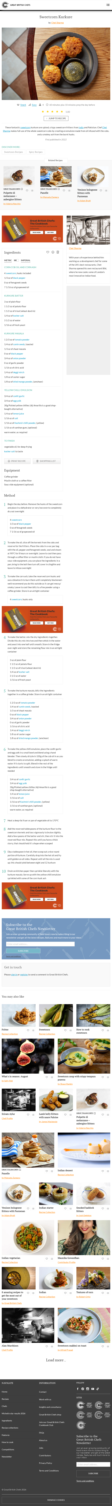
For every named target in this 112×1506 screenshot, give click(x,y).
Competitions (8, 1449)
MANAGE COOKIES (56, 1500)
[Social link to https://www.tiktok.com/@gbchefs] (97, 1389)
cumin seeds (19, 344)
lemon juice (18, 413)
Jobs (41, 1448)
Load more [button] (55, 1360)
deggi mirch (18, 372)
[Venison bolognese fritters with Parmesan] (92, 176)
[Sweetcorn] (56, 1015)
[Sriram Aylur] (19, 1100)
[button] (108, 5)
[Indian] (56, 1278)
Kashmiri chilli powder (24, 423)
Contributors (45, 1455)
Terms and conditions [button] (13, 956)
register (24, 974)
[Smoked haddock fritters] (93, 1193)
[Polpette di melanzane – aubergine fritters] (19, 176)
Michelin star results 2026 (13, 1413)
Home (4, 1391)
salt (16, 418)
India (81, 127)
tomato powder (22, 339)
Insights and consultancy (50, 1407)
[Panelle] (55, 176)
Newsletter (7, 1456)
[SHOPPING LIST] (58, 252)
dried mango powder (22, 381)
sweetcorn (25, 127)
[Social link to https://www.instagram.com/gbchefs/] (87, 1389)
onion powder (19, 358)
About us (43, 1440)
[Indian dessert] (84, 1150)
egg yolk (17, 400)
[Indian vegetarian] (28, 1237)
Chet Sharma (57, 22)
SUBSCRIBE (23, 951)
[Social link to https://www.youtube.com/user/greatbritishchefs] (92, 1389)
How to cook (7, 1442)
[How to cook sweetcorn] (93, 1015)
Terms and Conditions (49, 1470)
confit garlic (18, 396)
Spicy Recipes (36, 151)
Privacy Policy (45, 1463)
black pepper (19, 278)
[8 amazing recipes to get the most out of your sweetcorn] (19, 1278)
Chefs (4, 1406)
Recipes (5, 1399)
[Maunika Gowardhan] (84, 1237)
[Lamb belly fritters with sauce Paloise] (56, 1100)
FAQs (41, 1432)
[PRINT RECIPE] (52, 252)
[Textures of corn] (93, 1278)
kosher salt (18, 315)
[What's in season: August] (28, 1056)
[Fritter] (19, 1015)
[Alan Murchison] (28, 1325)
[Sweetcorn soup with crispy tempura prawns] (84, 1056)
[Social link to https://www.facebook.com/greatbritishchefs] (77, 1389)
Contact (42, 1392)
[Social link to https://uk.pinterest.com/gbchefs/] (82, 1389)
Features (5, 1435)
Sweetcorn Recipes (13, 151)
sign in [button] (14, 974)
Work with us (45, 1399)
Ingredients (7, 1420)
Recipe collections (10, 1427)
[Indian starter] (56, 1193)
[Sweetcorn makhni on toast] (84, 1325)
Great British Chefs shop (50, 1414)
